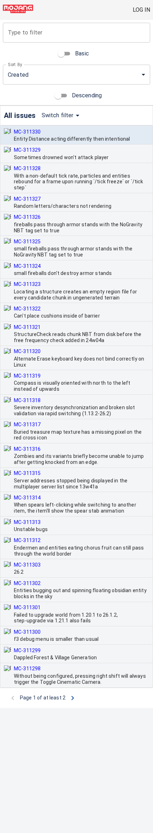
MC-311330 (27, 132)
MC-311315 (27, 473)
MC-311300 (27, 632)
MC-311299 (27, 650)
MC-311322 (27, 309)
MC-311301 (27, 607)
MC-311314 (27, 498)
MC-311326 (27, 217)
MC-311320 (27, 351)
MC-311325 (27, 241)
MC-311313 (27, 522)
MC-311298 (27, 668)
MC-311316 (27, 449)
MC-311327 (27, 199)
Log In (141, 9)
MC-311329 (27, 150)
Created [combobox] (18, 74)
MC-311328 (27, 168)
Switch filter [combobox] (58, 115)
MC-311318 (27, 400)
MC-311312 (27, 540)
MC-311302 (27, 583)
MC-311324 (27, 266)
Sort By (15, 64)
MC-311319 (27, 376)
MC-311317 (27, 424)
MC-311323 (27, 284)
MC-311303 (27, 565)
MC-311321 (27, 327)
